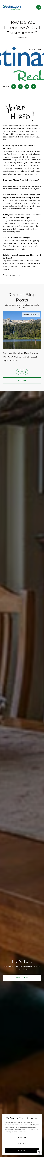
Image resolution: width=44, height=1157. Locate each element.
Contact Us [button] (22, 978)
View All (22, 380)
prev (19, 372)
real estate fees (12, 240)
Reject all (22, 1137)
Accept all (22, 1150)
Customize (22, 1144)
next (25, 372)
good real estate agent (22, 220)
